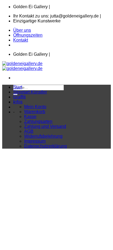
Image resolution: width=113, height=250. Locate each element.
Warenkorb (34, 111)
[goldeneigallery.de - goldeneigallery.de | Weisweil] (22, 66)
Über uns (22, 30)
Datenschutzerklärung (45, 146)
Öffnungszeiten (28, 35)
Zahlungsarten (38, 121)
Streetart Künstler (30, 92)
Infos (17, 101)
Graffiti (19, 97)
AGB (28, 131)
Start (17, 87)
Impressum (35, 141)
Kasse (30, 116)
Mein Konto (35, 106)
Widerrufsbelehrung (43, 136)
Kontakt (20, 40)
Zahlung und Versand (45, 126)
